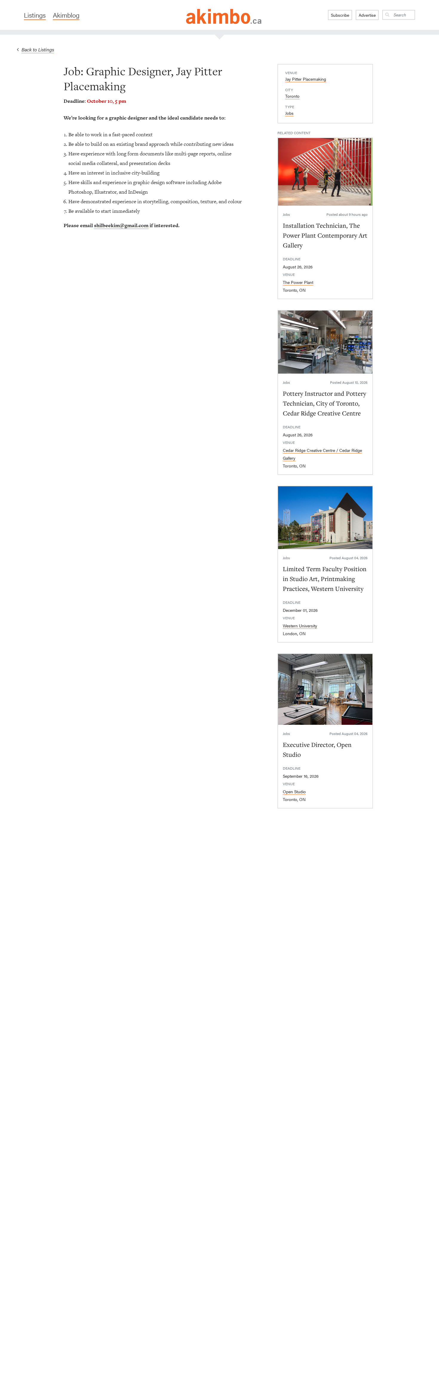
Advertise (367, 15)
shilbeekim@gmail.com (121, 225)
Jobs (289, 113)
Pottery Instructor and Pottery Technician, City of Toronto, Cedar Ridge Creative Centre (324, 403)
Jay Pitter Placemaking (305, 79)
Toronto (292, 96)
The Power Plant (298, 282)
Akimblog (66, 15)
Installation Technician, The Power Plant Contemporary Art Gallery (325, 235)
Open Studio (294, 791)
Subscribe (340, 15)
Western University (300, 626)
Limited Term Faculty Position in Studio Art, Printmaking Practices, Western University (324, 579)
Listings (35, 15)
